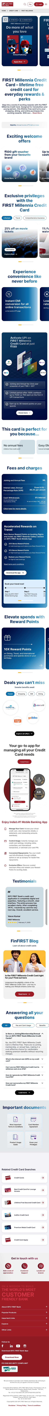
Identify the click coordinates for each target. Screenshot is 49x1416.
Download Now (12, 1357)
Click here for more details (15, 509)
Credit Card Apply (21, 1240)
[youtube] (18, 1346)
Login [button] (40, 4)
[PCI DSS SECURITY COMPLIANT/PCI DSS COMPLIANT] (10, 1369)
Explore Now (10, 254)
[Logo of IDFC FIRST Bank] (7, 4)
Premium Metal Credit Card (24, 1227)
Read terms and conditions (14, 564)
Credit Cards (19, 1178)
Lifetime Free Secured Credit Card (27, 1203)
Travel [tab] (17, 218)
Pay (30, 4)
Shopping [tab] (21, 694)
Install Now (24, 762)
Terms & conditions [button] (34, 1405)
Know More (9, 178)
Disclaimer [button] (11, 1405)
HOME (4, 11)
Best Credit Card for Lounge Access (25, 1190)
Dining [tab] (40, 694)
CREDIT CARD (13, 11)
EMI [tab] (31, 694)
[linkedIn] (11, 1346)
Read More (37, 113)
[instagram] (24, 1346)
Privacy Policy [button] (21, 1405)
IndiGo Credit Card (21, 1215)
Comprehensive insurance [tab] (35, 218)
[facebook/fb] (2, 1346)
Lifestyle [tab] (7, 218)
